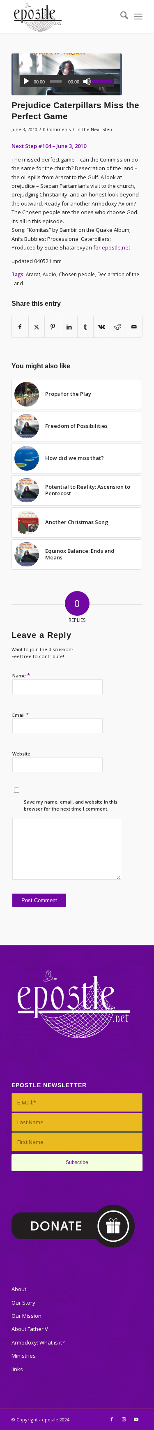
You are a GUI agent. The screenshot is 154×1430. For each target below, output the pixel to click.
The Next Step (97, 129)
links (17, 1369)
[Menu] (138, 16)
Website (21, 754)
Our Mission (26, 1315)
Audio (49, 274)
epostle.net (116, 247)
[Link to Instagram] (124, 1419)
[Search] (120, 16)
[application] (67, 81)
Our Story (23, 1302)
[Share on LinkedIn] (69, 326)
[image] (66, 74)
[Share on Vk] (102, 326)
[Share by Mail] (134, 326)
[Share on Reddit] (118, 326)
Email (20, 714)
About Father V (29, 1329)
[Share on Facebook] (20, 326)
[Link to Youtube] (136, 1419)
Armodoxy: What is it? (37, 1342)
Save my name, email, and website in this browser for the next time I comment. (70, 805)
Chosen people (77, 274)
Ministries (23, 1355)
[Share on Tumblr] (86, 326)
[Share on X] (37, 326)
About (18, 1289)
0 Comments (57, 129)
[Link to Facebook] (112, 1419)
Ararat (33, 274)
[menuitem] (120, 16)
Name (21, 675)
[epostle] (63, 16)
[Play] (26, 81)
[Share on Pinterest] (53, 326)
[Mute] (87, 81)
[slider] (103, 81)
